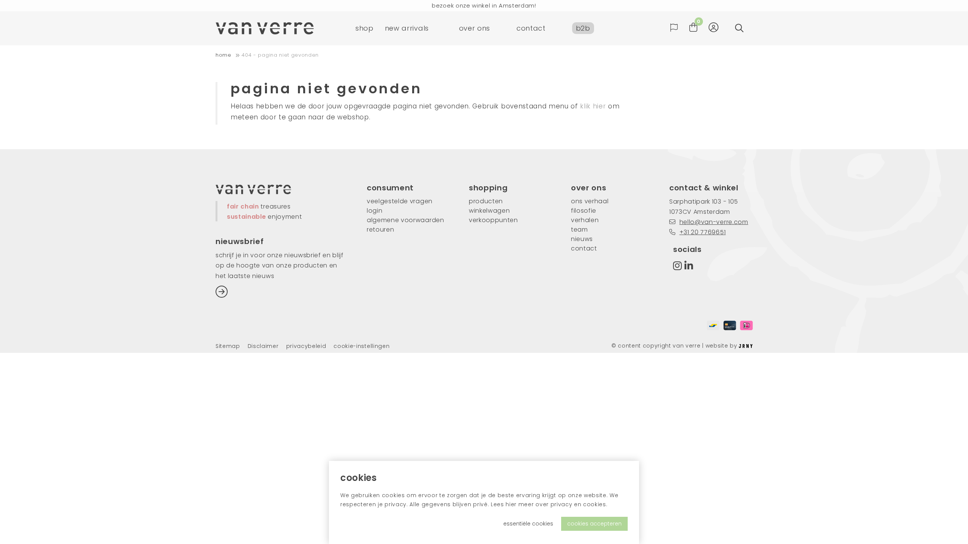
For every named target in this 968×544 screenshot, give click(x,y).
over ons (474, 28)
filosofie (583, 210)
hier (511, 504)
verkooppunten (493, 220)
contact (531, 28)
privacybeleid (306, 346)
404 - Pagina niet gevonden (280, 55)
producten (486, 201)
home (223, 55)
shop (364, 28)
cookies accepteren (594, 523)
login (374, 210)
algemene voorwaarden (405, 220)
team (579, 229)
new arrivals (407, 28)
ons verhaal (589, 201)
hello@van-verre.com (713, 222)
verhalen (585, 220)
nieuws (582, 239)
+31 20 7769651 (702, 232)
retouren (380, 229)
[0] (693, 27)
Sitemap (228, 346)
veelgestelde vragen (400, 201)
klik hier (593, 106)
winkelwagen (489, 210)
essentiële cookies (528, 523)
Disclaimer (263, 346)
